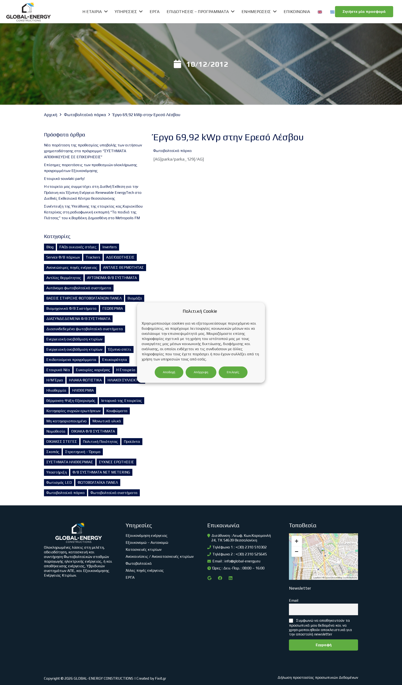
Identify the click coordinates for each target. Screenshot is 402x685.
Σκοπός (52, 452)
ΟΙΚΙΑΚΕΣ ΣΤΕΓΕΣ (61, 441)
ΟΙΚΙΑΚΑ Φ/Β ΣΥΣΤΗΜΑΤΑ (93, 431)
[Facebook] (220, 578)
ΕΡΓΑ (130, 577)
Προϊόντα (132, 441)
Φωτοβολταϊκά (139, 563)
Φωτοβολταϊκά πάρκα (65, 492)
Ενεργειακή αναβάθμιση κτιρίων (74, 339)
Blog (50, 247)
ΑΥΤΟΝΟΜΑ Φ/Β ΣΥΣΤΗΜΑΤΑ (112, 277)
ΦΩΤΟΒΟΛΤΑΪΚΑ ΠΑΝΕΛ (98, 482)
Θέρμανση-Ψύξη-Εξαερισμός (70, 400)
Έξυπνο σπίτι (119, 349)
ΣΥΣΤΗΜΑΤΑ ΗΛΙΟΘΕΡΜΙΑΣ (69, 462)
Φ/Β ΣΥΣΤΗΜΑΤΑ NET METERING (101, 472)
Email (293, 600)
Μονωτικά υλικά (106, 421)
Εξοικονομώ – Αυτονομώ (147, 542)
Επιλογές (233, 372)
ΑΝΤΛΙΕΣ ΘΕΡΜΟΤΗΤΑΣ (123, 267)
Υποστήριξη (56, 472)
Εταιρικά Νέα (58, 370)
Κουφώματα (116, 411)
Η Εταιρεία (125, 370)
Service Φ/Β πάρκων (63, 257)
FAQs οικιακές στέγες (78, 247)
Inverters (109, 247)
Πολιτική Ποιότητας (100, 441)
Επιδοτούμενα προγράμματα (71, 359)
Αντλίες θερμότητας (63, 277)
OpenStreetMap (333, 577)
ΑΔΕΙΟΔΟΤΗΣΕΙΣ (120, 257)
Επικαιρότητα (114, 359)
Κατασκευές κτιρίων (143, 549)
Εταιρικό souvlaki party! (64, 178)
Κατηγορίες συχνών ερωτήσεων (73, 411)
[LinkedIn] (230, 578)
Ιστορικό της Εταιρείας (121, 400)
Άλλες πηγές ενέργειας (145, 570)
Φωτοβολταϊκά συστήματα (113, 492)
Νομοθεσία (55, 431)
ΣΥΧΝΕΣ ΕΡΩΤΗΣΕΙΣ (116, 462)
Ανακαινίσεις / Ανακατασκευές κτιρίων (160, 556)
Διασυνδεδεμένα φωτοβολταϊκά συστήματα (84, 329)
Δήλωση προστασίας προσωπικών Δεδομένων (318, 677)
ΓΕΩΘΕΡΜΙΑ (112, 308)
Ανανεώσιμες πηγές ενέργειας (71, 267)
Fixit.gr (160, 678)
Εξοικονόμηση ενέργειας (147, 535)
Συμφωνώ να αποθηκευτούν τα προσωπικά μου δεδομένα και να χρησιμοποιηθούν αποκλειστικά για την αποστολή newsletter (320, 627)
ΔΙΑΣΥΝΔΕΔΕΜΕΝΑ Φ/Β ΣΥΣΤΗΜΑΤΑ (78, 318)
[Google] (209, 578)
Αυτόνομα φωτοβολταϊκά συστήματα (78, 288)
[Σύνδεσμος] (28, 12)
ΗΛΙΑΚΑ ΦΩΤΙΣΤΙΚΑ (85, 380)
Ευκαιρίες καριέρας (93, 370)
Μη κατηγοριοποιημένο (66, 421)
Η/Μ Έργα (54, 380)
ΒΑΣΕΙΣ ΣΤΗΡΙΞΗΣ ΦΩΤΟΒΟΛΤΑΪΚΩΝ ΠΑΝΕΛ (84, 298)
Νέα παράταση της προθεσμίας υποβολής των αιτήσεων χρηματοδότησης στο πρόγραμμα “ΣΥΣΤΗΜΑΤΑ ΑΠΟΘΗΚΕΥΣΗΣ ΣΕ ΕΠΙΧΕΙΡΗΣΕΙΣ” (93, 151)
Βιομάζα (134, 298)
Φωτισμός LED (59, 482)
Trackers (93, 257)
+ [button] (296, 540)
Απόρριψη (201, 372)
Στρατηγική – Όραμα (82, 452)
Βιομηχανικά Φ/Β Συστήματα (71, 308)
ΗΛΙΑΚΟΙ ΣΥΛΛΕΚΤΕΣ (125, 380)
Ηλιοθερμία (56, 390)
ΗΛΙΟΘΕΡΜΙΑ (83, 390)
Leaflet (317, 577)
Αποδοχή (169, 372)
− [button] (296, 551)
